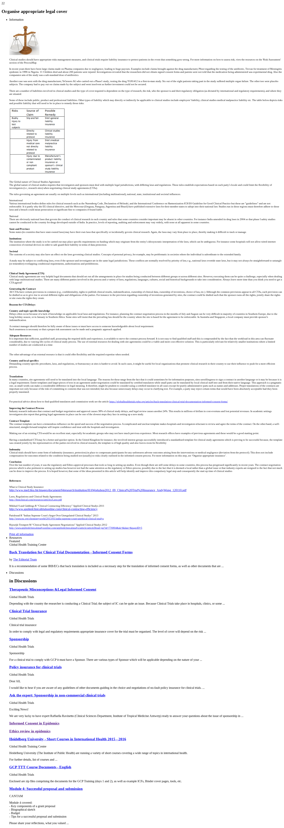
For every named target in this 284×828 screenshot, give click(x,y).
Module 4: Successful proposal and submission (46, 789)
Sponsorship (19, 639)
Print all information (21, 534)
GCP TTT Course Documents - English (40, 767)
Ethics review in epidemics (29, 731)
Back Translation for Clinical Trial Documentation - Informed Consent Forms (71, 552)
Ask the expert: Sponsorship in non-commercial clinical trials (57, 695)
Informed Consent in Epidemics (34, 723)
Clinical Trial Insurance (28, 611)
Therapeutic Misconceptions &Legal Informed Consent (52, 589)
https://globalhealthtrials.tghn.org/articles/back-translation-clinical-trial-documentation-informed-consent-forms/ (168, 401)
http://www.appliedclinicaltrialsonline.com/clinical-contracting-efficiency (53, 509)
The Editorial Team (25, 559)
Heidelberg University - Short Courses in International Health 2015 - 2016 (67, 739)
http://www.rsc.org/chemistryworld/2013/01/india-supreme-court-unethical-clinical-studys (56, 518)
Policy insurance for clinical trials (35, 667)
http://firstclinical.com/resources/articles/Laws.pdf (35, 499)
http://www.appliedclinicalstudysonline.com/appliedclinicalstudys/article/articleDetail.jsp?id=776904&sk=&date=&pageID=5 (75, 527)
